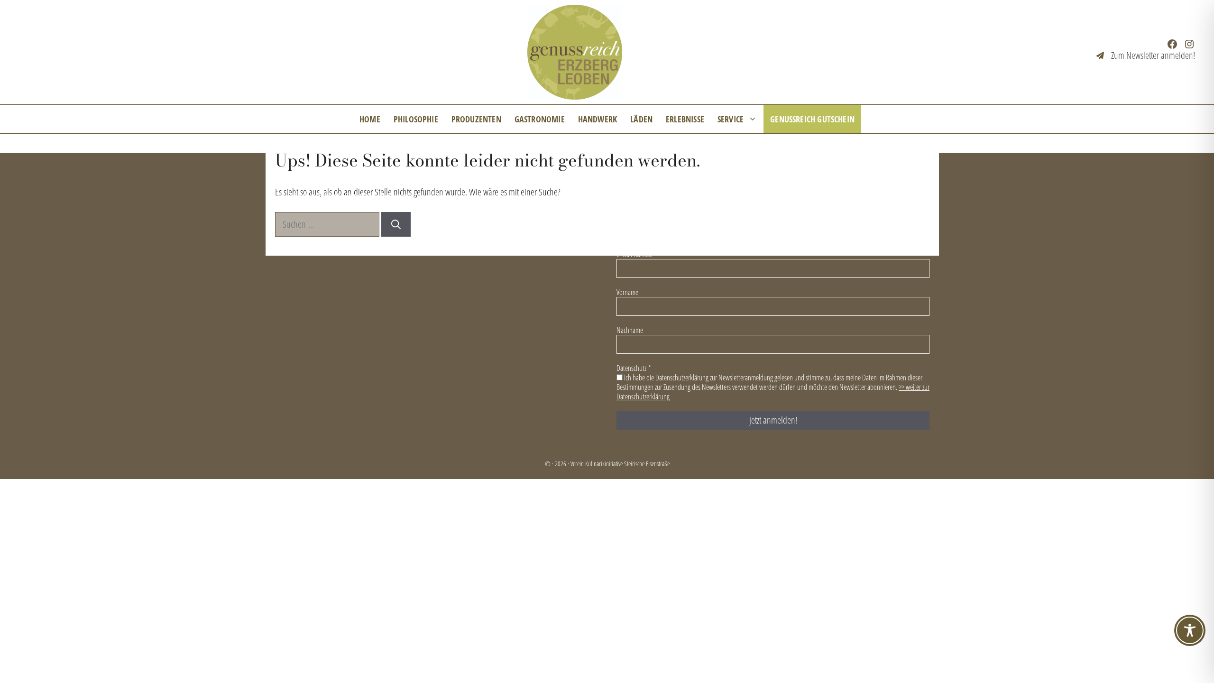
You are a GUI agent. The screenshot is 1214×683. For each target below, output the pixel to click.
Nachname (629, 330)
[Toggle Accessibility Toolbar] (1190, 630)
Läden (641, 119)
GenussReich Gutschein (812, 119)
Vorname (627, 292)
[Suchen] (396, 224)
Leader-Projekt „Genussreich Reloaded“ (356, 195)
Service (730, 119)
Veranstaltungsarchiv (576, 178)
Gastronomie (540, 119)
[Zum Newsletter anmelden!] (1145, 55)
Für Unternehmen (491, 178)
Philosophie (416, 119)
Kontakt (646, 178)
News (303, 178)
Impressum (699, 178)
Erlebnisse (685, 119)
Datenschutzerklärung (775, 178)
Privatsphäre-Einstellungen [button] (877, 178)
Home (369, 119)
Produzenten (476, 119)
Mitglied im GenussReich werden (387, 178)
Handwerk (597, 119)
